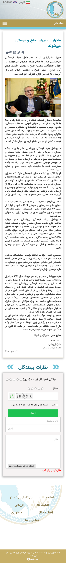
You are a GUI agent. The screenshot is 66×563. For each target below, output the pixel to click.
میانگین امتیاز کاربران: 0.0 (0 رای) (39, 379)
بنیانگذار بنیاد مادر (21, 497)
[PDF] (14, 52)
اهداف (50, 497)
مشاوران (16, 512)
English (7, 2)
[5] (42, 388)
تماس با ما (32, 520)
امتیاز (55, 388)
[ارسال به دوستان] (10, 52)
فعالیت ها (43, 505)
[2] (32, 388)
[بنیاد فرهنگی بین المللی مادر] (55, 9)
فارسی (21, 2)
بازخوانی (12, 395)
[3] (35, 388)
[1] (28, 388)
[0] (7, 379)
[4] (38, 388)
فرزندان (19, 505)
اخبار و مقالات (44, 512)
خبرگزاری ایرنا (44, 58)
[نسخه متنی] (7, 52)
